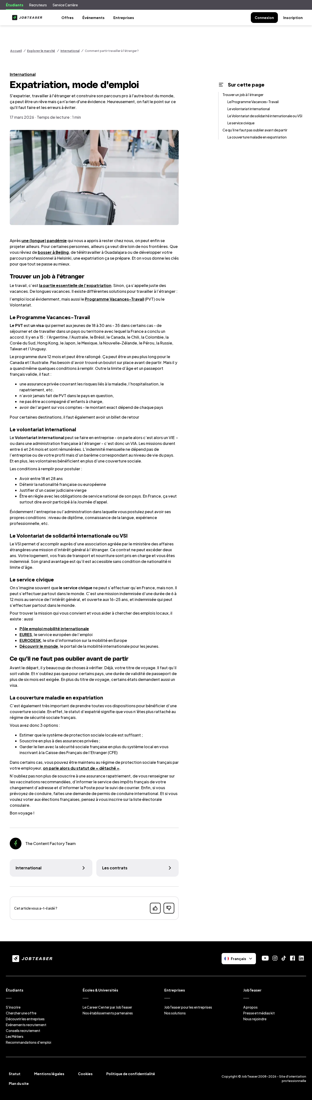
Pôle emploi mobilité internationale (54, 628)
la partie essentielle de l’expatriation (75, 285)
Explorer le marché (41, 51)
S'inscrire (13, 1007)
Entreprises (123, 17)
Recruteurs (38, 5)
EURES (26, 634)
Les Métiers (14, 1036)
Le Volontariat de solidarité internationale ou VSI (264, 116)
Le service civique (240, 123)
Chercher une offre (21, 1013)
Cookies (85, 1073)
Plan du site (19, 1083)
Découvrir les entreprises (25, 1019)
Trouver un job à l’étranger (243, 94)
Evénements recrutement (26, 1024)
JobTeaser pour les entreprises (188, 1007)
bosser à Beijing (53, 252)
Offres (67, 17)
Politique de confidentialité (130, 1073)
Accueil (16, 51)
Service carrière (65, 5)
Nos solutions (175, 1013)
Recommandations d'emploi (28, 1042)
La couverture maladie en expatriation (257, 137)
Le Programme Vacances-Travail (253, 101)
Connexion (264, 17)
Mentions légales (49, 1073)
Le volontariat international (248, 109)
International (69, 51)
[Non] (169, 908)
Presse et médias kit (259, 1013)
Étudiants (14, 5)
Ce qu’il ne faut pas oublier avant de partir (255, 130)
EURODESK (30, 640)
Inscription (293, 17)
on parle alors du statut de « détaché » (81, 768)
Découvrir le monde (39, 646)
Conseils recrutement (23, 1030)
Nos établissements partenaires (108, 1013)
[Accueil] (26, 17)
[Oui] (155, 908)
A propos (250, 1007)
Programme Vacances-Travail (114, 299)
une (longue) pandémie (44, 240)
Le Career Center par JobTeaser (107, 1007)
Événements (93, 17)
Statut (14, 1073)
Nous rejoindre (254, 1019)
